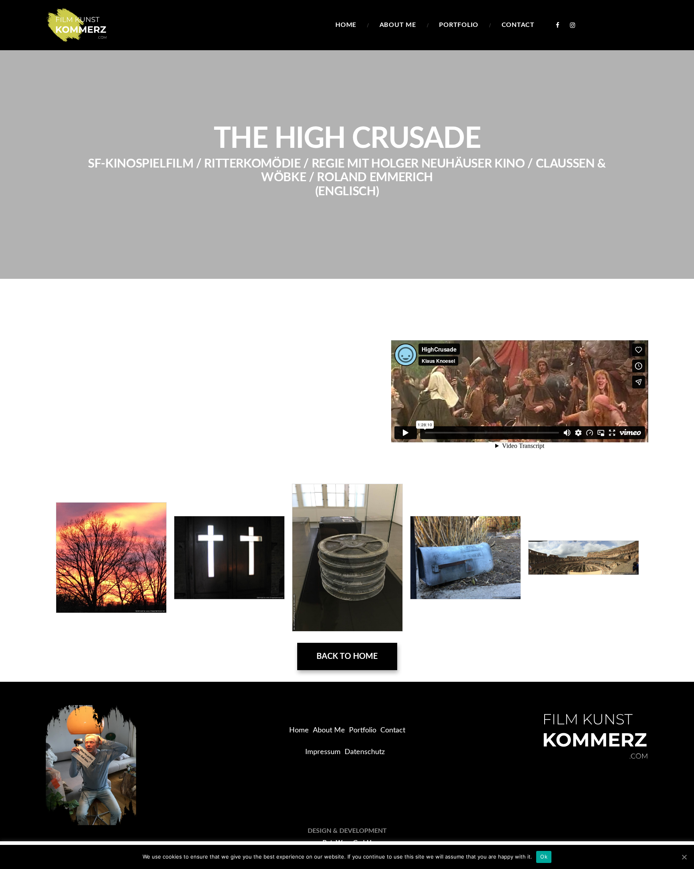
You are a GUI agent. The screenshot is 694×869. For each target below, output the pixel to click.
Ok (543, 856)
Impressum (323, 752)
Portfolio (362, 730)
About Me (329, 730)
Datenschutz (365, 752)
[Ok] (684, 857)
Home (299, 730)
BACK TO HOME (347, 656)
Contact (392, 730)
